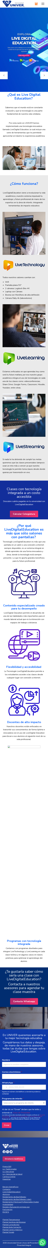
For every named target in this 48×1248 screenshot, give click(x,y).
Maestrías (6, 1179)
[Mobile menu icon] (42, 3)
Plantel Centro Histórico (12, 1230)
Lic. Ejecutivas (8, 1172)
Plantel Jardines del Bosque (14, 1222)
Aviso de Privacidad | (31, 1243)
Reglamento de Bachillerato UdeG (17, 1199)
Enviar (6, 1125)
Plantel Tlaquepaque (11, 1220)
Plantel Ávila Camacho (12, 1227)
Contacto (6, 1189)
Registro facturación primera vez (16, 1207)
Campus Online (9, 1177)
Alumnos (6, 1194)
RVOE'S (6, 1212)
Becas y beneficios (10, 1187)
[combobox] (24, 1103)
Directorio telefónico (14, 1159)
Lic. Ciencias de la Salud (12, 1174)
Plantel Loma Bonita (11, 1225)
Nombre (6, 1060)
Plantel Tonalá (8, 1232)
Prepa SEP (7, 1166)
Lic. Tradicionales (10, 1169)
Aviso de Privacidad (21, 1112)
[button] (42, 1242)
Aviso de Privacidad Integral (19, 1116)
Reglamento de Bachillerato (14, 1197)
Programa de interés (13, 1098)
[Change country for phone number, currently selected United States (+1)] (5, 1087)
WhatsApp (8, 1082)
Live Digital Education (11, 1192)
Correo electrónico (12, 1072)
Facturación (7, 1209)
